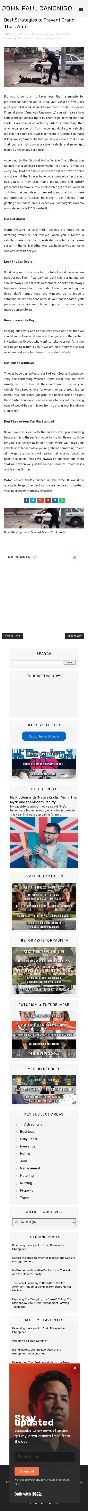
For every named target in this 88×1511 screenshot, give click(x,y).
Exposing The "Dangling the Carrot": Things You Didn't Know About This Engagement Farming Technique (42, 1303)
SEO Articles (31, 38)
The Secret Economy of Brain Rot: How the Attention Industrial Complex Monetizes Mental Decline (41, 1287)
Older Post (75, 636)
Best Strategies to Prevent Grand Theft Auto (35, 532)
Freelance (27, 1146)
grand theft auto (60, 34)
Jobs (23, 1161)
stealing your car (51, 38)
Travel (24, 1198)
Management (30, 1168)
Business (27, 1132)
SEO (20, 38)
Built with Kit (28, 1494)
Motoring (10, 38)
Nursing (26, 1183)
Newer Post (12, 636)
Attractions (33, 1124)
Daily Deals (28, 1139)
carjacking (42, 34)
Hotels (25, 1154)
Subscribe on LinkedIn (44, 736)
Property (26, 1190)
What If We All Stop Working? (30, 1340)
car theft (28, 34)
